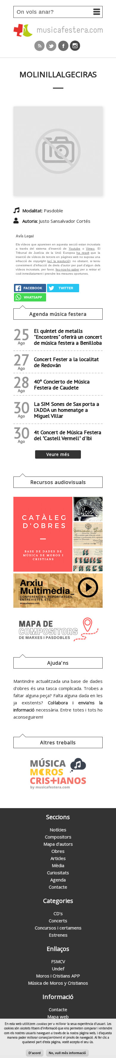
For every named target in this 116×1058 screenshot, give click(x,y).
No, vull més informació (67, 1053)
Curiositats (58, 873)
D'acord (35, 1053)
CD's (58, 913)
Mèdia (58, 865)
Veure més (58, 454)
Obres (58, 851)
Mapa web (58, 1017)
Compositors (58, 837)
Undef (58, 969)
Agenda (58, 880)
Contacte (58, 887)
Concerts (58, 921)
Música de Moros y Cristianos (58, 983)
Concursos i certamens (58, 928)
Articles (58, 858)
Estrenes (58, 935)
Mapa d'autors (58, 844)
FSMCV (58, 961)
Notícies (58, 830)
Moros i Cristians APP (58, 976)
